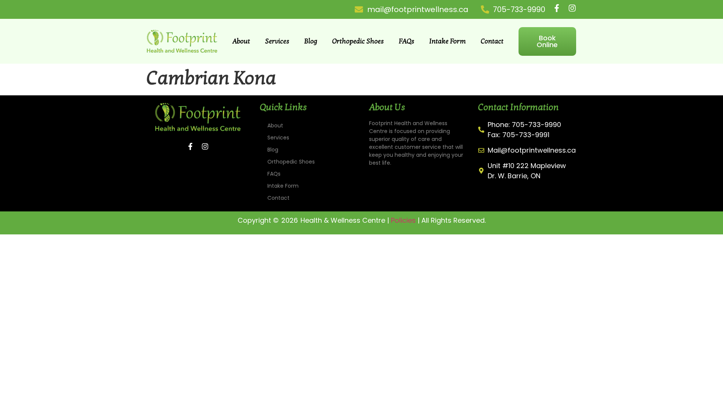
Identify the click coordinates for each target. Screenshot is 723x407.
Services (277, 41)
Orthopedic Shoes (358, 41)
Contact (492, 41)
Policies (403, 220)
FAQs (406, 41)
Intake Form (447, 41)
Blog (310, 41)
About (241, 41)
